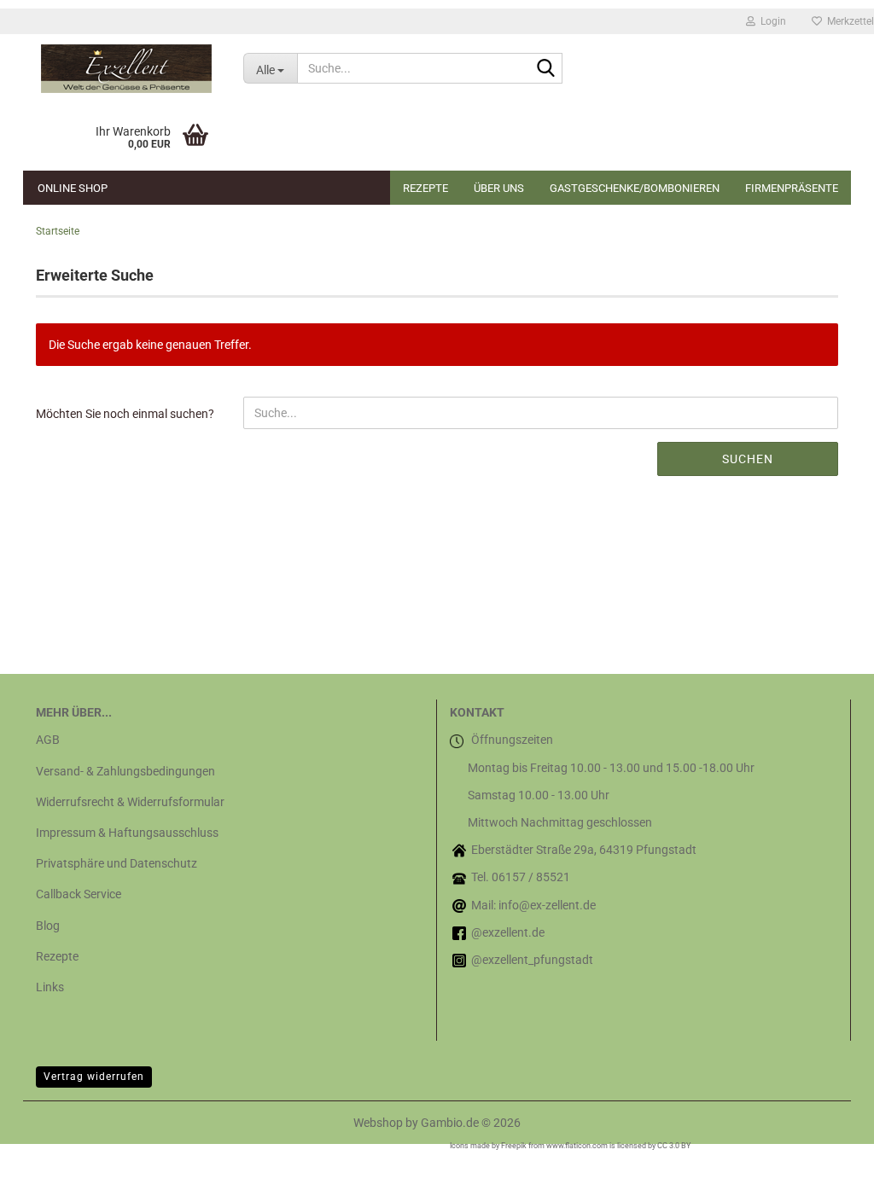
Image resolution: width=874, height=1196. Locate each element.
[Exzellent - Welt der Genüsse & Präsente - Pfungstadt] (127, 68)
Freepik (514, 1145)
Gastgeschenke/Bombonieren (635, 188)
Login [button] (770, 21)
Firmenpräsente (791, 188)
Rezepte (425, 188)
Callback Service (78, 894)
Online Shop (73, 188)
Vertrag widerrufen (94, 1077)
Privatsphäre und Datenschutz (116, 863)
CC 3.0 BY (673, 1145)
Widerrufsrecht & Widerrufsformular (130, 802)
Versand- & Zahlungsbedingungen (125, 771)
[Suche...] (546, 69)
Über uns (499, 188)
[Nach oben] (827, 1170)
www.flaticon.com (577, 1145)
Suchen (747, 459)
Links (50, 987)
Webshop (378, 1122)
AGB (48, 739)
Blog (48, 925)
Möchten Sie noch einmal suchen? (125, 414)
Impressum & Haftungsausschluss (127, 832)
